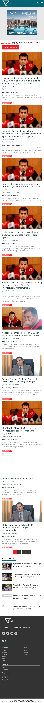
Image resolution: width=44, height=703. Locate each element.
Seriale (4, 678)
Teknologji (5, 669)
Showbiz (25, 653)
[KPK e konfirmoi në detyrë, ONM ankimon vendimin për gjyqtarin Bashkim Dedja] (22, 511)
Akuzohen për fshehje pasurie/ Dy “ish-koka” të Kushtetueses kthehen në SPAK (21, 334)
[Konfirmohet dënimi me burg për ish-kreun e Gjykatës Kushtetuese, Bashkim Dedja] (22, 169)
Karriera (5, 628)
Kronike (4, 653)
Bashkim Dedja (7, 92)
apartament (7, 145)
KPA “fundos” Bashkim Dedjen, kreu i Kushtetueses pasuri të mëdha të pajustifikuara (19, 431)
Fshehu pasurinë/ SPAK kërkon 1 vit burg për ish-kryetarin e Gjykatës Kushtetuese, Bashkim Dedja (22, 285)
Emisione (5, 676)
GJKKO (16, 92)
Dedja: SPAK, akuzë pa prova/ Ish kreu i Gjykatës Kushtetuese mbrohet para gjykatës (20, 235)
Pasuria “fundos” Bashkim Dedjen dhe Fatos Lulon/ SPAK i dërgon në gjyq (20, 380)
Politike (4, 651)
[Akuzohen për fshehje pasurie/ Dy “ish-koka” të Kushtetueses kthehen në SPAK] (22, 318)
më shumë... (6, 103)
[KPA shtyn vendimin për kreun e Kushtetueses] (22, 464)
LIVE (3, 682)
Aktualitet (5, 647)
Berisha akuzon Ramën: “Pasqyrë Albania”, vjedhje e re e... (26, 43)
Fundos (16, 439)
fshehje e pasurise (19, 294)
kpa (15, 487)
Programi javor (6, 680)
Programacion (6, 673)
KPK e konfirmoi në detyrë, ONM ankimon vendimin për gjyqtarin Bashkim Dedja (17, 528)
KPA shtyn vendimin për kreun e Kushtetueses (17, 480)
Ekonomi (4, 654)
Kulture (4, 658)
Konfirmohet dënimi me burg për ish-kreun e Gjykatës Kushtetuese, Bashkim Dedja (21, 187)
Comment (17, 89)
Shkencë (4, 667)
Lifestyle (25, 654)
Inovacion (5, 664)
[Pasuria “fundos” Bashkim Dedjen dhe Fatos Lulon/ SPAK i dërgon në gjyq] (22, 365)
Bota (3, 660)
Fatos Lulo (17, 341)
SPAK (15, 243)
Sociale (4, 656)
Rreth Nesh (27, 628)
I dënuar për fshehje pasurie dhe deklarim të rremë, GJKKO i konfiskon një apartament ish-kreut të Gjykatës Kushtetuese (21, 135)
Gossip (25, 647)
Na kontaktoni (16, 628)
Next (25, 552)
